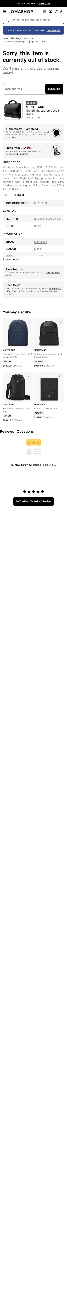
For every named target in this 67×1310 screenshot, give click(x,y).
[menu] (5, 11)
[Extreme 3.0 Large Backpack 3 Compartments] (29, 321)
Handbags (16, 38)
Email (15, 291)
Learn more (10, 137)
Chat (22, 291)
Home (5, 38)
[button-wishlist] (56, 11)
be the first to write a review (33, 501)
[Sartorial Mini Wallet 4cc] (60, 376)
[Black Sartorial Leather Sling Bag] (29, 376)
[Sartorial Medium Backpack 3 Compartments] (60, 321)
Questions (25, 431)
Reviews (7, 431)
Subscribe (54, 88)
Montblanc (29, 38)
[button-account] (50, 11)
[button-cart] (62, 11)
